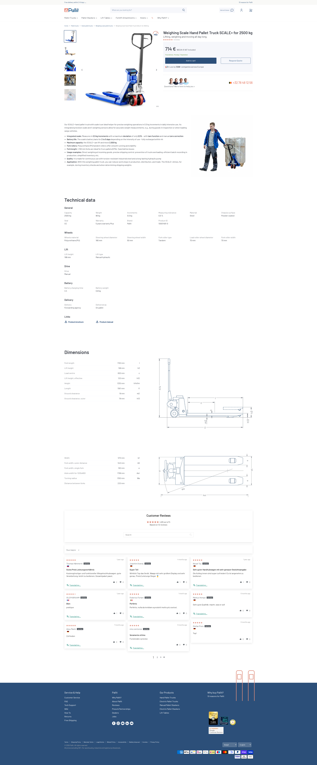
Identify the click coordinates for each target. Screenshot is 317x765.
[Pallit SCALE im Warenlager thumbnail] (70, 80)
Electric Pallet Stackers (170, 709)
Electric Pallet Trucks (169, 701)
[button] (168, 39)
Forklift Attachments (125, 18)
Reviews (115, 705)
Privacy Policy (154, 742)
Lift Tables (106, 18)
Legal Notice (100, 742)
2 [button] (157, 657)
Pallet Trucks (70, 18)
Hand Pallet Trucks (168, 697)
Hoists (143, 18)
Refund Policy (111, 742)
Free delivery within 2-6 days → (75, 2)
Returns (67, 716)
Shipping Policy (76, 742)
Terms (66, 742)
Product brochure (76, 321)
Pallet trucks (75, 26)
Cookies (145, 742)
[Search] (183, 10)
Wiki (66, 709)
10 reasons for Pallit (246, 2)
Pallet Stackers (88, 18)
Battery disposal (134, 742)
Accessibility (122, 742)
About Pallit (117, 701)
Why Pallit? (162, 18)
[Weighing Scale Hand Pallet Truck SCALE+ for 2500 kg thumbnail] (70, 36)
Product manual (106, 321)
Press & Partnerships (121, 709)
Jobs (114, 716)
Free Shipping (70, 720)
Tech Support (70, 705)
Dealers (115, 713)
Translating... (75, 585)
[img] (71, 560)
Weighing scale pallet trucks (104, 26)
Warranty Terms (88, 742)
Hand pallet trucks (87, 26)
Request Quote (235, 60)
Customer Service (72, 697)
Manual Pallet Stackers (169, 705)
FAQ (66, 701)
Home (66, 26)
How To (67, 713)
